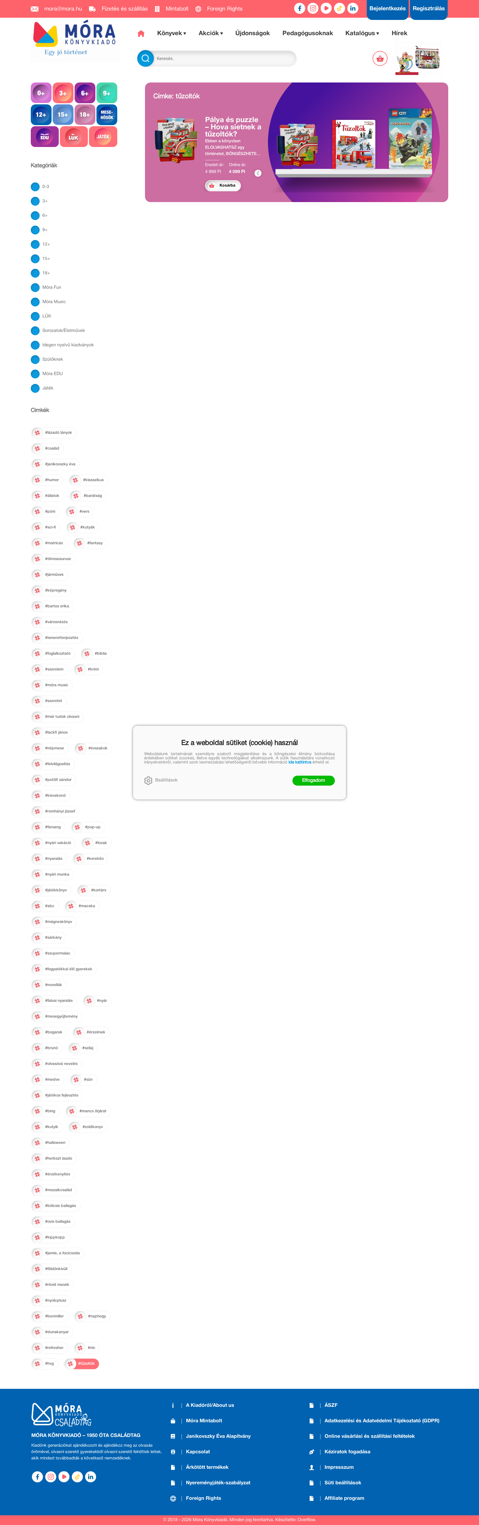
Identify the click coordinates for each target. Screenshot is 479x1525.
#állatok (52, 496)
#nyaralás (53, 859)
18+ (46, 273)
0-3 (45, 187)
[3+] (63, 92)
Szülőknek (52, 360)
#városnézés (56, 622)
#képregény (56, 590)
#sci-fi (50, 527)
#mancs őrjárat (93, 1111)
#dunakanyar (57, 1332)
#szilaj (87, 1048)
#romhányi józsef (60, 811)
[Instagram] (313, 8)
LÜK (46, 316)
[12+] (41, 114)
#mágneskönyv (58, 922)
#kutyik (51, 1127)
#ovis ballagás (57, 1222)
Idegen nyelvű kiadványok (68, 345)
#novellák (53, 985)
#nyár (102, 1001)
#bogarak (53, 1032)
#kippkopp (55, 1237)
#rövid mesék (57, 1285)
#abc (49, 906)
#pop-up (93, 827)
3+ (45, 201)
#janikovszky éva (60, 464)
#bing (50, 1111)
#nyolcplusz (55, 1300)
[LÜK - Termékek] (74, 136)
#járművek (54, 575)
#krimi (93, 669)
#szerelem (54, 669)
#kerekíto (95, 859)
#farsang (53, 827)
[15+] (63, 114)
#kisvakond (55, 796)
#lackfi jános (56, 732)
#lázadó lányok (58, 433)
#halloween (55, 1143)
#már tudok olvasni (62, 717)
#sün (88, 1080)
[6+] (85, 92)
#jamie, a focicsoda (62, 1253)
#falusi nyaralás (59, 1001)
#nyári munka (57, 874)
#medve (52, 1080)
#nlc (91, 1348)
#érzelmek (96, 1032)
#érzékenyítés (57, 1174)
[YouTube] (326, 8)
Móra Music (54, 302)
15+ (46, 259)
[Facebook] (299, 8)
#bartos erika (57, 606)
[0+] (41, 92)
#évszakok (98, 748)
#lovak (101, 843)
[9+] (106, 92)
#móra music (56, 685)
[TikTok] (339, 8)
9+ (45, 230)
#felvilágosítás (57, 764)
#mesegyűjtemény (61, 1016)
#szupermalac (57, 953)
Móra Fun (51, 288)
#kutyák (87, 527)
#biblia (101, 654)
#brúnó (51, 1048)
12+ (46, 244)
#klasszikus (93, 480)
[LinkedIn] (352, 8)
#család (52, 448)
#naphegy (97, 1316)
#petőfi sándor (58, 780)
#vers (84, 512)
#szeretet (53, 701)
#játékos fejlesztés (61, 1095)
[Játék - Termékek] (103, 136)
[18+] (85, 114)
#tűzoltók (86, 1364)
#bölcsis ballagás (60, 1206)
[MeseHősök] (106, 114)
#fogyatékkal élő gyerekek (68, 969)
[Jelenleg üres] (381, 58)
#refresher (54, 1348)
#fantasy (95, 543)
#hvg (49, 1364)
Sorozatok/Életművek (63, 331)
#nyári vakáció (58, 843)
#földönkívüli (56, 1269)
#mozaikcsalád (58, 1190)
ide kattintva (300, 762)
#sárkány (53, 938)
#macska (87, 906)
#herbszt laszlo (58, 1158)
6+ (45, 216)
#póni (50, 512)
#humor (52, 480)
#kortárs (98, 890)
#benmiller (54, 1316)
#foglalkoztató (57, 654)
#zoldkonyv (93, 1127)
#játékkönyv (56, 890)
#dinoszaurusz (58, 559)
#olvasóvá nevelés (61, 1064)
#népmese (54, 748)
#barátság (93, 496)
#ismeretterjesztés (61, 638)
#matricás (54, 543)
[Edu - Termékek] (45, 136)
